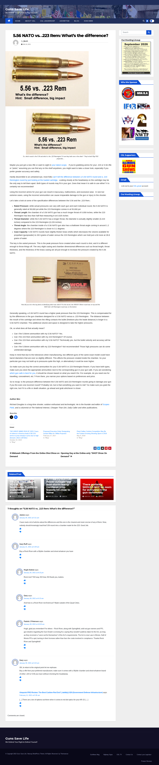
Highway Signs (108, 754)
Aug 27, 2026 (16, 496)
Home (17, 21)
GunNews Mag (94, 754)
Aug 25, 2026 (53, 496)
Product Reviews (146, 761)
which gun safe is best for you (22, 373)
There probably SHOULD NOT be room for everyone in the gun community (97, 488)
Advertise (64, 21)
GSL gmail (137, 186)
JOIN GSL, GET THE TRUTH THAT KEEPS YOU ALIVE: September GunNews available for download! (23, 485)
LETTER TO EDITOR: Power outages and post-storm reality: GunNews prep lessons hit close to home (59, 485)
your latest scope (59, 165)
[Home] (9, 21)
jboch (26, 41)
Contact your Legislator (144, 754)
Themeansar (64, 754)
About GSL (30, 21)
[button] (144, 21)
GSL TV (119, 754)
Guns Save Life (17, 9)
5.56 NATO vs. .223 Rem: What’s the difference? (60, 35)
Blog (76, 21)
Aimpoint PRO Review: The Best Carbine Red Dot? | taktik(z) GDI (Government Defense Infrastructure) (61, 692)
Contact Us (129, 754)
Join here (88, 21)
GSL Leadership (47, 21)
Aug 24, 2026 (89, 496)
